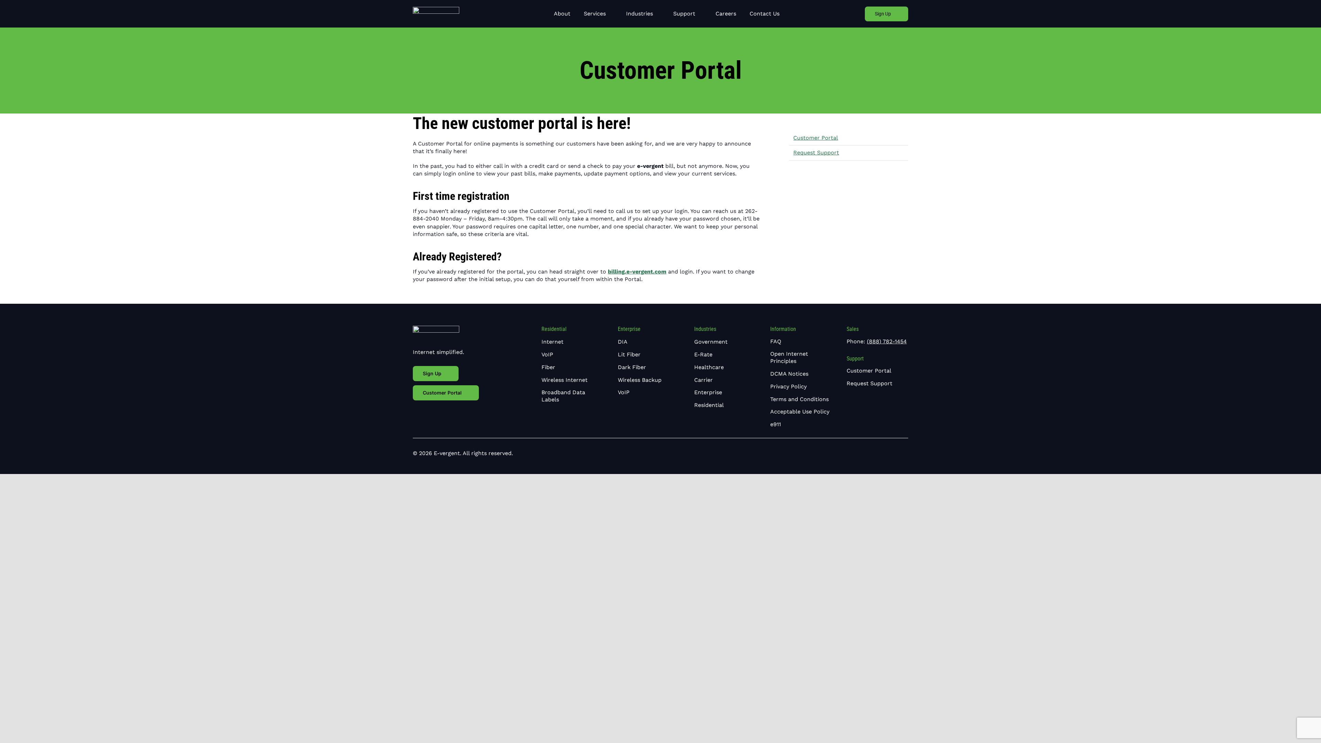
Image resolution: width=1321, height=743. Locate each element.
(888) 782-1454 (887, 341)
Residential (554, 329)
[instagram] (906, 453)
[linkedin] (895, 453)
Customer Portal (815, 137)
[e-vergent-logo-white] (436, 9)
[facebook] (884, 453)
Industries (705, 329)
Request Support (816, 152)
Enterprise (629, 329)
